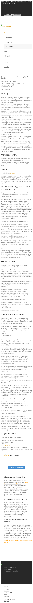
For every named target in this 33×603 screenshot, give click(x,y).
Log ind (7, 62)
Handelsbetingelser (10, 567)
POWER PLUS (8, 528)
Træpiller (8, 37)
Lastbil (10, 47)
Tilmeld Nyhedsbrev (12, 15)
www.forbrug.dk (5, 445)
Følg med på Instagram (17, 467)
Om (5, 51)
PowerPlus (7, 569)
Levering (8, 42)
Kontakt (7, 56)
